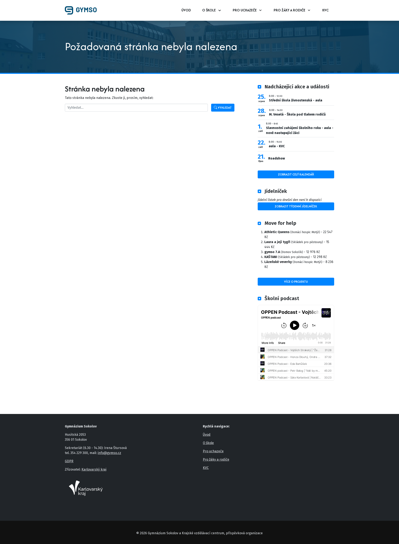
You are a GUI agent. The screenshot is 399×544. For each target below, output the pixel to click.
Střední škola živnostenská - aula (295, 100)
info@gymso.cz (109, 453)
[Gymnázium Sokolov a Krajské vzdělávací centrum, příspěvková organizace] (82, 10)
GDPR (69, 461)
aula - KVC (277, 146)
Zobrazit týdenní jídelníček (296, 206)
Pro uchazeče (245, 10)
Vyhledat (224, 107)
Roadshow (276, 158)
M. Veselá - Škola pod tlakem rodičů (297, 114)
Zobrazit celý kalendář (296, 174)
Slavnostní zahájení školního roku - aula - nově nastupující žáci (299, 130)
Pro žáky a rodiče (289, 10)
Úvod (186, 10)
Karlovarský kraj (93, 469)
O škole (209, 10)
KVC (325, 10)
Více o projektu (296, 281)
